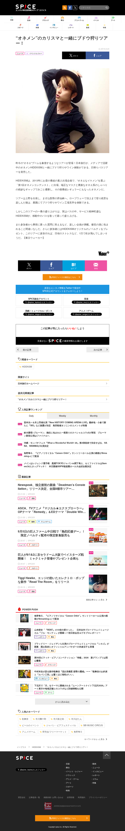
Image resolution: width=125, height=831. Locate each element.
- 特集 (93, 782)
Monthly (94, 415)
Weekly (62, 415)
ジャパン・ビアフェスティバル (61, 725)
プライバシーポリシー (98, 797)
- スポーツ (69, 786)
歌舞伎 (25, 718)
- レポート (95, 775)
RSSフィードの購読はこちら (64, 277)
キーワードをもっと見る (94, 739)
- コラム (94, 779)
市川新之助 (58, 718)
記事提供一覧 (34, 797)
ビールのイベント (30, 725)
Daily (31, 415)
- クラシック (70, 775)
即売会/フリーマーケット (55, 731)
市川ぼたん (76, 718)
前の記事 (27, 349)
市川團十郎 (41, 718)
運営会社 (21, 797)
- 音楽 (67, 763)
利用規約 (81, 797)
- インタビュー (97, 771)
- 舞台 (67, 767)
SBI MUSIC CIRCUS (93, 725)
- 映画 (67, 790)
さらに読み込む (62, 701)
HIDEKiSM (27, 366)
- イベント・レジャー (73, 771)
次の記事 (98, 349)
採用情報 (70, 797)
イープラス (21, 747)
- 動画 (93, 763)
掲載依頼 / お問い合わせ (53, 797)
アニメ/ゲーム (28, 731)
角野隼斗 (78, 731)
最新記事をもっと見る (95, 599)
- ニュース (95, 767)
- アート (68, 782)
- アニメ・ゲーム (72, 779)
